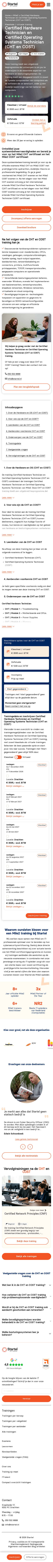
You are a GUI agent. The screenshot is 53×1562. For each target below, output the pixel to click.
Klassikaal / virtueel (26, 107)
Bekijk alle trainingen (26, 1256)
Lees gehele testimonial (26, 1139)
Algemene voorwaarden (19, 1547)
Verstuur (26, 1399)
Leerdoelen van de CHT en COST (24, 425)
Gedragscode (36, 1544)
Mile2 (15, 15)
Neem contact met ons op (17, 706)
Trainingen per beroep (12, 1416)
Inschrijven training (37, 916)
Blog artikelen (38, 1547)
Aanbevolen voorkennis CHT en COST (26, 431)
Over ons (6, 1467)
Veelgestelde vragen (18, 450)
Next (30, 1146)
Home (8, 15)
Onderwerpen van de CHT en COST (25, 437)
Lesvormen (7, 1446)
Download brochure (26, 227)
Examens (6, 1441)
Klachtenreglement (20, 1544)
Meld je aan (37, 5)
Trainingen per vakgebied (14, 1421)
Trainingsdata (14, 443)
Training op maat (10, 1472)
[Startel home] (9, 5)
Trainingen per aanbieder (14, 1426)
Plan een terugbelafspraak (26, 387)
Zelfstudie (26, 121)
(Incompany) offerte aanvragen (26, 218)
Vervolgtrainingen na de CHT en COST (26, 456)
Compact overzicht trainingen (16, 1482)
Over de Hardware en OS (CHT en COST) (28, 413)
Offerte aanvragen (35, 1557)
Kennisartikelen (9, 1452)
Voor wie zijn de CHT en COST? (23, 419)
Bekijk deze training (26, 1241)
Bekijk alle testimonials (26, 1156)
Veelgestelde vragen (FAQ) (15, 1457)
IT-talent (6, 1477)
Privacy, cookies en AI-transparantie (26, 1542)
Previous (22, 1146)
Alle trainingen (9, 1432)
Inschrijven (26, 209)
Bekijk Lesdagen (14, 786)
